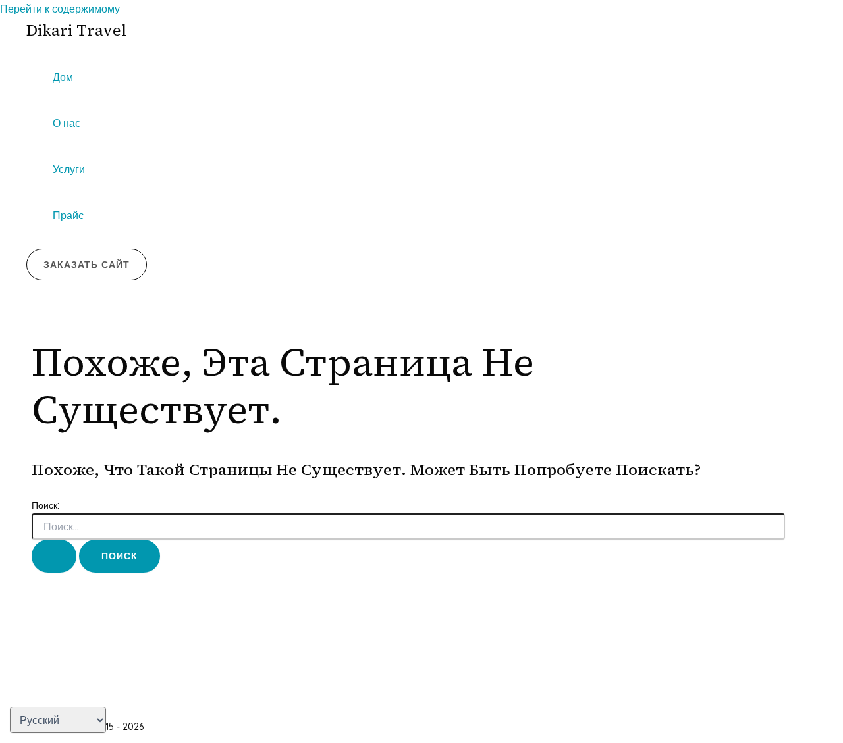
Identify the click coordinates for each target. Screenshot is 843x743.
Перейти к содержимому (60, 8)
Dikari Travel (76, 30)
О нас (66, 123)
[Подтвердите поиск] (54, 556)
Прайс (68, 215)
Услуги (69, 169)
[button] (86, 264)
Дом (63, 77)
